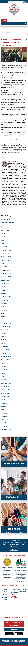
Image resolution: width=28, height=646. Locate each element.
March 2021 (4, 380)
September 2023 (6, 297)
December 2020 (6, 383)
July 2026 (4, 233)
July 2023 (4, 303)
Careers (5, 599)
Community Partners (5, 596)
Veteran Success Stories (22, 589)
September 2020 (6, 393)
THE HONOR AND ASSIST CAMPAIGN (14, 624)
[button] (23, 23)
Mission (5, 589)
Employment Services (14, 592)
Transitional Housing (14, 591)
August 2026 (5, 230)
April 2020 (4, 410)
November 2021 (6, 356)
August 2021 (5, 363)
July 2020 (4, 400)
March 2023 (4, 317)
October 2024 (5, 280)
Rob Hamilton (12, 161)
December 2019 (6, 423)
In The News (14, 594)
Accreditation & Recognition (5, 593)
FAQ (22, 588)
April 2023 (4, 313)
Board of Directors (5, 597)
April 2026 (4, 243)
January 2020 (5, 420)
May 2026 (4, 240)
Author (3, 157)
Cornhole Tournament (8, 222)
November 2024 (6, 277)
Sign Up (14, 549)
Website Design (14, 641)
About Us (5, 588)
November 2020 (6, 386)
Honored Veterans (22, 591)
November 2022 (6, 323)
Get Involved (14, 540)
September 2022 (6, 326)
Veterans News (5, 219)
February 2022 (5, 346)
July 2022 (4, 333)
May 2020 (4, 406)
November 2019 (6, 426)
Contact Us (22, 593)
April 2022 (4, 340)
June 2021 (4, 370)
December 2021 (6, 353)
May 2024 (4, 293)
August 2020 (5, 396)
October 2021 (5, 360)
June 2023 (4, 307)
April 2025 (4, 263)
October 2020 (5, 390)
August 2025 (5, 260)
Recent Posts (9, 157)
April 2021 (4, 376)
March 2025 (4, 267)
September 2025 (6, 257)
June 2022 (4, 336)
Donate (4, 20)
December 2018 (6, 429)
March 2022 (4, 343)
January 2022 (5, 350)
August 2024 (5, 283)
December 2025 (6, 250)
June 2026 (4, 237)
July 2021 (4, 366)
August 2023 (5, 300)
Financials (5, 591)
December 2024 (6, 273)
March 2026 (4, 247)
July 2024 (4, 287)
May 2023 (4, 310)
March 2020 (4, 413)
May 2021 (4, 373)
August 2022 (5, 330)
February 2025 (5, 270)
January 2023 (5, 320)
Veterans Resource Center (13, 588)
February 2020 (5, 416)
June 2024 (4, 290)
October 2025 (5, 253)
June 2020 (4, 403)
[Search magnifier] (22, 2)
